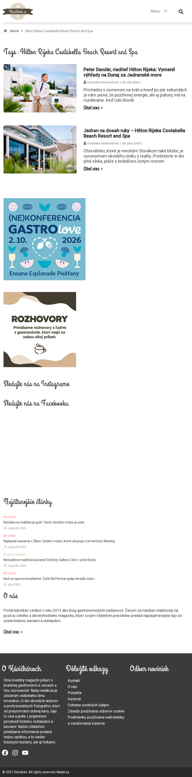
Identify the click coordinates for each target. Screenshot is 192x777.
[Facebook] (5, 753)
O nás (72, 687)
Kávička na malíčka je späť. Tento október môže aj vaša (44, 522)
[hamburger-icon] (165, 11)
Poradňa (74, 693)
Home (14, 31)
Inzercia (74, 699)
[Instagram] (15, 753)
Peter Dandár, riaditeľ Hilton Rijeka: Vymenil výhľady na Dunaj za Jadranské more (129, 72)
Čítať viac (92, 107)
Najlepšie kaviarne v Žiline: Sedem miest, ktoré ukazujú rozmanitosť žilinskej (59, 541)
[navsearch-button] (181, 11)
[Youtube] (25, 753)
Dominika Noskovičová (103, 82)
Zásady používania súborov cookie (96, 711)
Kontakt (74, 680)
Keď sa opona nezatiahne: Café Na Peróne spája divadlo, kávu (49, 579)
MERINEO (77, 772)
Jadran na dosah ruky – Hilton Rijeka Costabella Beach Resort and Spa (134, 133)
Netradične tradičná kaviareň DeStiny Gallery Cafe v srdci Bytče (50, 560)
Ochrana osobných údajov (88, 705)
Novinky (10, 517)
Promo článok (14, 554)
